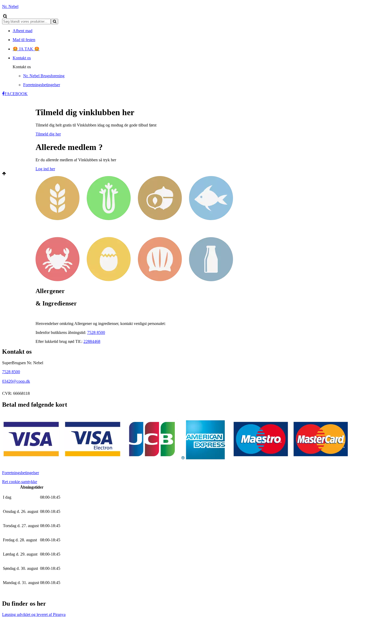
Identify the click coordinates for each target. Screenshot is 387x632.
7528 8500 (96, 332)
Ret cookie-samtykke (19, 481)
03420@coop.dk (16, 381)
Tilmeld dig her (48, 134)
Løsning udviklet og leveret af (34, 614)
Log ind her (45, 169)
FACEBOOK (16, 93)
